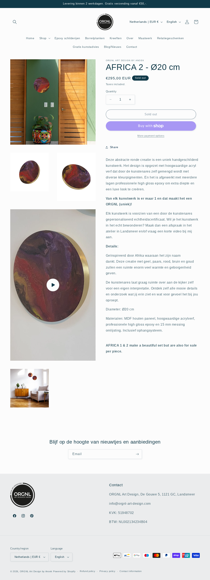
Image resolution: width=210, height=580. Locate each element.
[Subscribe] (137, 454)
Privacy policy (107, 571)
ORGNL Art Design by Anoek (36, 571)
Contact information (131, 571)
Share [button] (114, 147)
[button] (14, 21)
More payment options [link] (150, 135)
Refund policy (87, 571)
